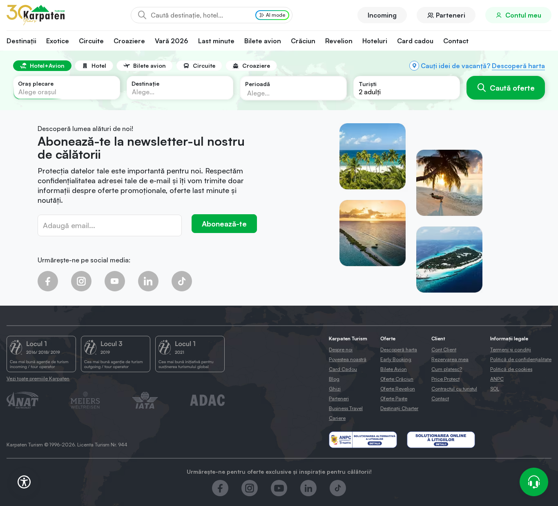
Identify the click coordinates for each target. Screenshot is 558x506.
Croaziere (129, 41)
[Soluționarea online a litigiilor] (441, 439)
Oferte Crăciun (396, 379)
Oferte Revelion (397, 389)
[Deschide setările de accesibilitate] (24, 482)
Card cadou (415, 41)
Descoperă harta (518, 66)
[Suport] (534, 482)
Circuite (91, 41)
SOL (494, 389)
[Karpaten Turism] (36, 15)
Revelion (339, 41)
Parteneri (450, 15)
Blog (334, 379)
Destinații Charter (399, 408)
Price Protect (445, 379)
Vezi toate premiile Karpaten (38, 378)
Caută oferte (512, 87)
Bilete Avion (393, 369)
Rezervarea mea (450, 359)
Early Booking (395, 359)
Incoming (382, 15)
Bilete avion (262, 41)
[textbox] (37, 92)
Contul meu (523, 15)
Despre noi (341, 349)
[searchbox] (286, 92)
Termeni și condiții (510, 349)
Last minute (216, 41)
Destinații (21, 41)
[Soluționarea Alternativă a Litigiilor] (363, 439)
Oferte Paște (393, 398)
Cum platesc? (446, 369)
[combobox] (66, 88)
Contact (456, 41)
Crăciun (303, 41)
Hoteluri (374, 41)
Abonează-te (224, 223)
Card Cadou (343, 369)
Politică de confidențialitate (520, 359)
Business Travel (346, 408)
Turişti (368, 83)
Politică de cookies (511, 369)
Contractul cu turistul (454, 389)
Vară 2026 (171, 41)
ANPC (497, 379)
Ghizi (335, 389)
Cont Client (443, 349)
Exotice (57, 41)
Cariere (337, 418)
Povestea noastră (347, 359)
